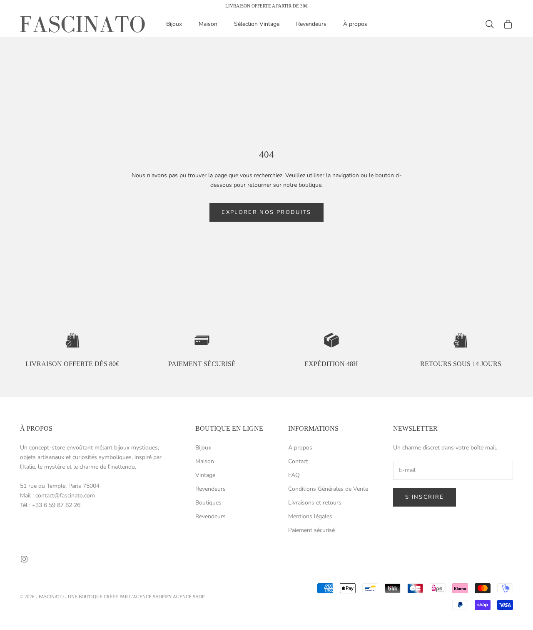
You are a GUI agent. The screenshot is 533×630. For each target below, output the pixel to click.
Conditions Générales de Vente (328, 489)
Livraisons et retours (314, 503)
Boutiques (208, 503)
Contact (298, 461)
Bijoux (174, 24)
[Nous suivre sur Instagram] (24, 559)
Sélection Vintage (256, 24)
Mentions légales (310, 516)
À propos (355, 24)
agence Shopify (152, 596)
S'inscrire (424, 497)
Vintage (205, 475)
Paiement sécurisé (311, 530)
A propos (300, 448)
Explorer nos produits (266, 212)
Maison (208, 24)
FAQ (294, 475)
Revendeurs (311, 24)
